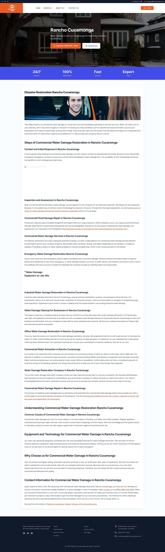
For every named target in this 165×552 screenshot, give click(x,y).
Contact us (107, 490)
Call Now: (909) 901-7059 (67, 46)
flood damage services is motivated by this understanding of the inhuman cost (94, 229)
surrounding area (89, 504)
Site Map (87, 532)
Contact (56, 535)
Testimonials (57, 529)
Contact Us (92, 46)
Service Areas (58, 532)
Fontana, (74, 504)
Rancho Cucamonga (55, 504)
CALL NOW (147, 8)
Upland (67, 504)
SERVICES (47, 8)
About (86, 526)
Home (55, 526)
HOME (38, 8)
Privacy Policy (89, 529)
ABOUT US (60, 8)
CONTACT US (73, 8)
